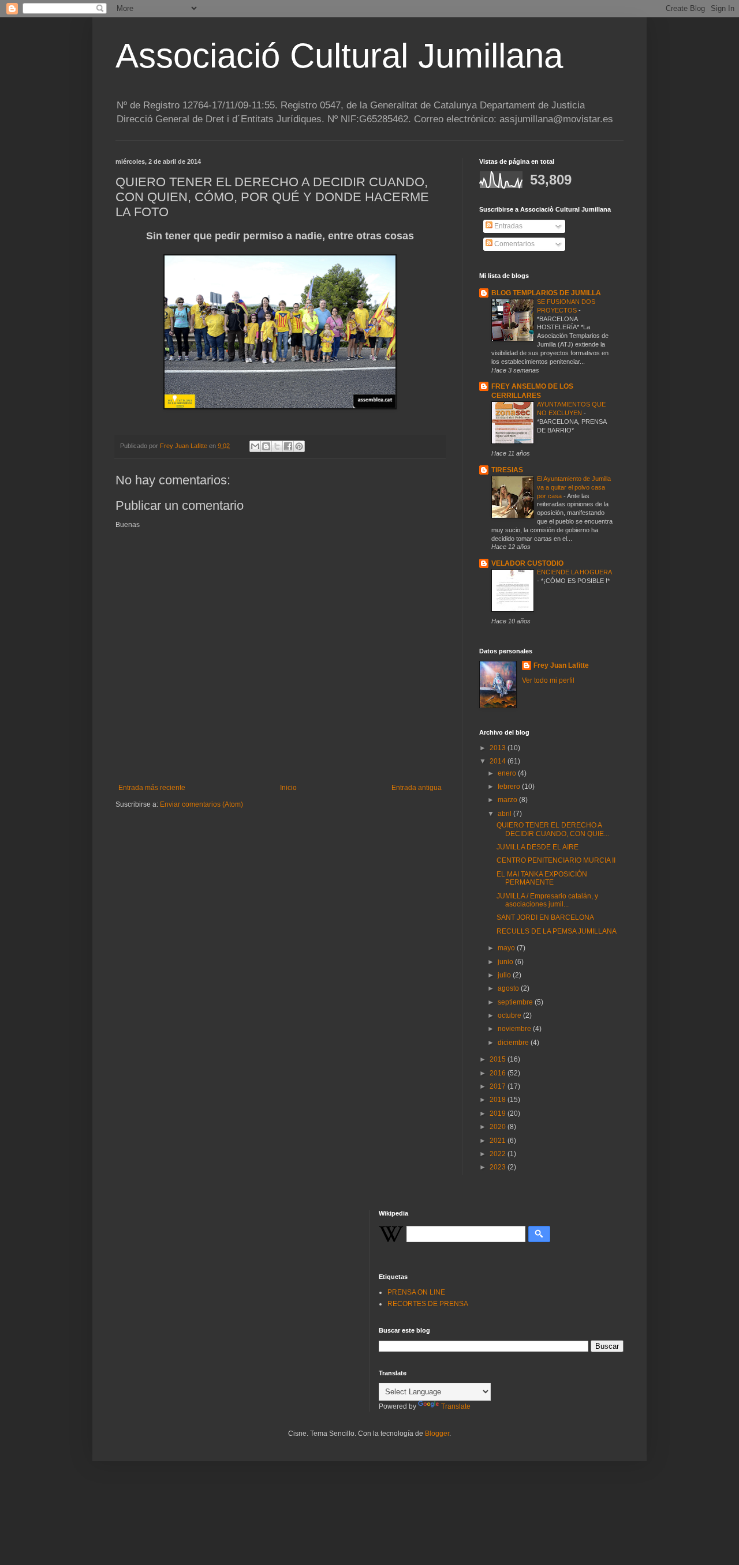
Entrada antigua (416, 788)
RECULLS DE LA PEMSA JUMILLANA (557, 931)
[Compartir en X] (277, 446)
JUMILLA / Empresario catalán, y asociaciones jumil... (547, 900)
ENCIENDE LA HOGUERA (574, 572)
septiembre (516, 1002)
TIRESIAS (507, 470)
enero (508, 773)
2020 (498, 1127)
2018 (498, 1100)
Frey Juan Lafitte (561, 665)
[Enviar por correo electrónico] (255, 446)
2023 (498, 1167)
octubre (510, 1015)
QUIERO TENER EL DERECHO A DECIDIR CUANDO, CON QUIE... (553, 829)
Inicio (288, 788)
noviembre (515, 1029)
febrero (510, 787)
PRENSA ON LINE (416, 1292)
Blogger (437, 1433)
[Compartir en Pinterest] (299, 446)
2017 (498, 1086)
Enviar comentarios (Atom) (201, 804)
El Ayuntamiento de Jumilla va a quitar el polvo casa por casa (574, 487)
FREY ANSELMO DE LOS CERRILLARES (532, 391)
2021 (498, 1141)
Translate (456, 1406)
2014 (498, 761)
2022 (498, 1154)
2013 (498, 748)
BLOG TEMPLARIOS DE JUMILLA (546, 293)
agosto (509, 988)
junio (506, 962)
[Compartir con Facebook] (288, 446)
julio (505, 975)
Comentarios (513, 244)
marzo (508, 800)
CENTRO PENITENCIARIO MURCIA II (556, 860)
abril (505, 814)
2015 (498, 1059)
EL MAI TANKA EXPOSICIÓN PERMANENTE (542, 878)
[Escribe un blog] (266, 446)
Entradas (507, 226)
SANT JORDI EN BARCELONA (545, 917)
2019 (498, 1113)
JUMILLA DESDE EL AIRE (537, 847)
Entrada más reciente (151, 788)
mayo (507, 948)
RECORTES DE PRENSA (427, 1304)
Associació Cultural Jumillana (339, 55)
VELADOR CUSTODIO (527, 563)
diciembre (514, 1043)
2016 (498, 1073)
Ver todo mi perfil (548, 680)
